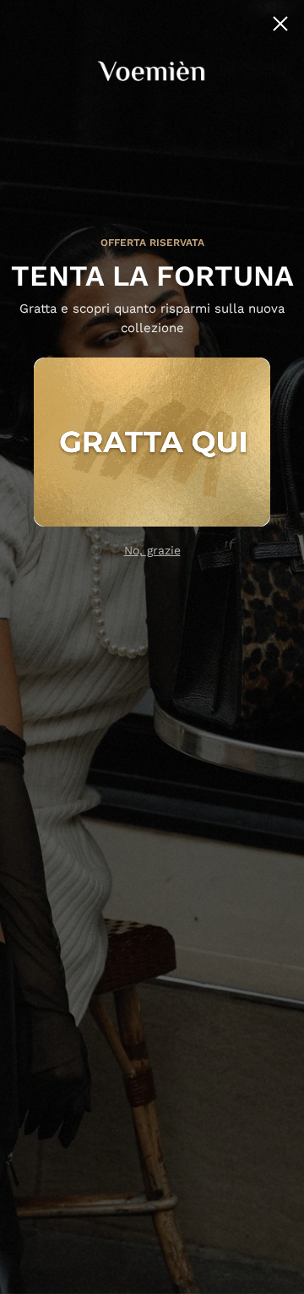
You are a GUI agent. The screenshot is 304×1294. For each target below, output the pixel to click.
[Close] (280, 24)
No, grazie (152, 550)
